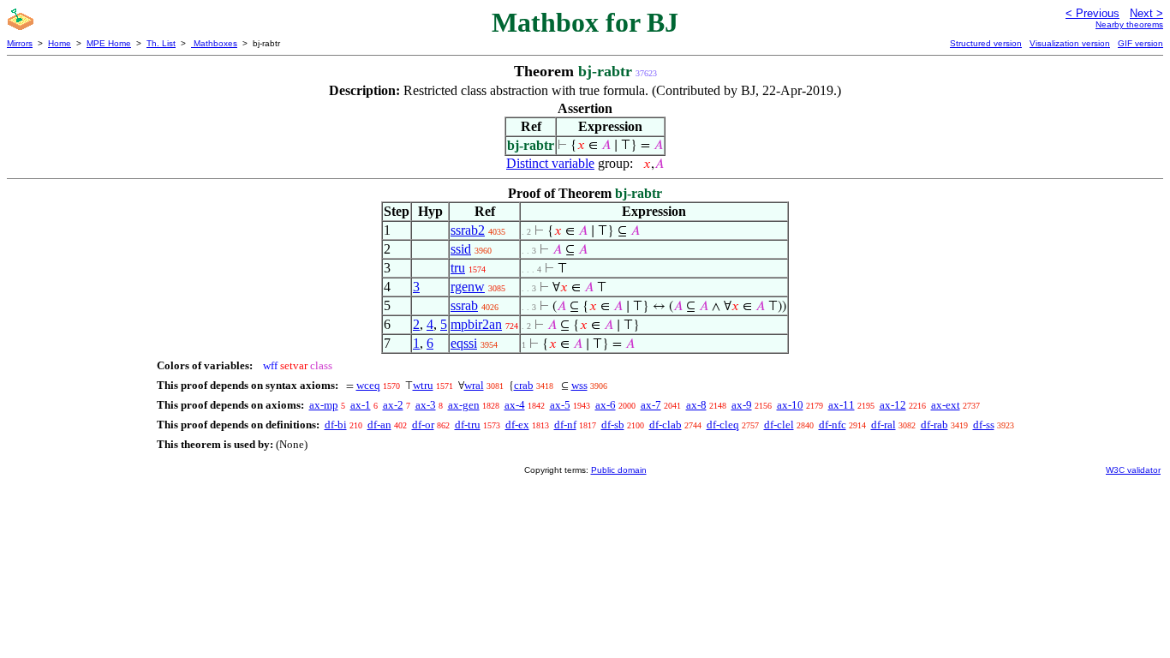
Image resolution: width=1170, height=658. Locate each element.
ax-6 (605, 404)
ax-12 (893, 404)
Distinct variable (550, 163)
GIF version (1140, 43)
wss (579, 385)
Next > (1146, 13)
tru (458, 267)
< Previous (1092, 13)
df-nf (565, 424)
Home (59, 43)
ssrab (464, 305)
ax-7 (651, 404)
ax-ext (945, 404)
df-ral (883, 424)
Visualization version (1070, 43)
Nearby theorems (1129, 24)
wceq (368, 385)
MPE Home (109, 43)
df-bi (336, 424)
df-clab (665, 424)
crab (524, 385)
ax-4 (514, 404)
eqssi (464, 343)
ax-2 (393, 404)
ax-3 (425, 404)
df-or (423, 424)
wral (474, 385)
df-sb (612, 424)
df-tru (468, 424)
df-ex (517, 424)
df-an (379, 424)
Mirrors (20, 43)
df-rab (934, 424)
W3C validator (1133, 470)
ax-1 (360, 404)
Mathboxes (214, 43)
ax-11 (841, 404)
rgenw (468, 286)
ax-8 (696, 404)
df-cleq (723, 424)
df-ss (983, 424)
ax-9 (741, 404)
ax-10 (790, 404)
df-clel (779, 424)
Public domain (619, 470)
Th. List (161, 43)
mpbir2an (476, 324)
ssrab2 (468, 230)
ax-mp (323, 404)
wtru (423, 385)
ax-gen (464, 404)
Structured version (986, 43)
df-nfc (832, 424)
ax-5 (560, 404)
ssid (461, 249)
